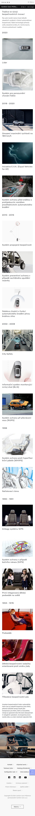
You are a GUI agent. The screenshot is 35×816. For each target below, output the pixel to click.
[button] (23, 7)
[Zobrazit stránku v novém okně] (9, 777)
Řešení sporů (17, 790)
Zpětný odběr (24, 787)
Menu (32, 2)
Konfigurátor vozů (9, 772)
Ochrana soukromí (21, 783)
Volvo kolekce (24, 772)
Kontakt (9, 764)
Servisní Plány (17, 728)
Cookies (9, 783)
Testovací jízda (8, 768)
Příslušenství (17, 740)
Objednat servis (21, 764)
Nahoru (32, 773)
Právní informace (10, 787)
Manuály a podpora (16, 752)
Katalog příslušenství (23, 768)
